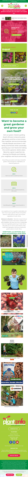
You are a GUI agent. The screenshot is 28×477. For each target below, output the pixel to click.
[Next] (25, 58)
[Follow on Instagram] (13, 112)
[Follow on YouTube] (17, 112)
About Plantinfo (14, 434)
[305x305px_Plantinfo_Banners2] (12, 326)
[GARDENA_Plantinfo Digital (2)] (12, 396)
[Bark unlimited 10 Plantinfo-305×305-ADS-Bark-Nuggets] (12, 373)
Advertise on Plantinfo (14, 435)
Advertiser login (14, 437)
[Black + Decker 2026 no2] (12, 349)
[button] (2, 6)
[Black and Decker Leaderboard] (14, 18)
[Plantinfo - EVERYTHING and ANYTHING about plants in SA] (14, 6)
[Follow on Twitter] (15, 112)
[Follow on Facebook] (11, 112)
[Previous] (3, 58)
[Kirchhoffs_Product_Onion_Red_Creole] (12, 303)
